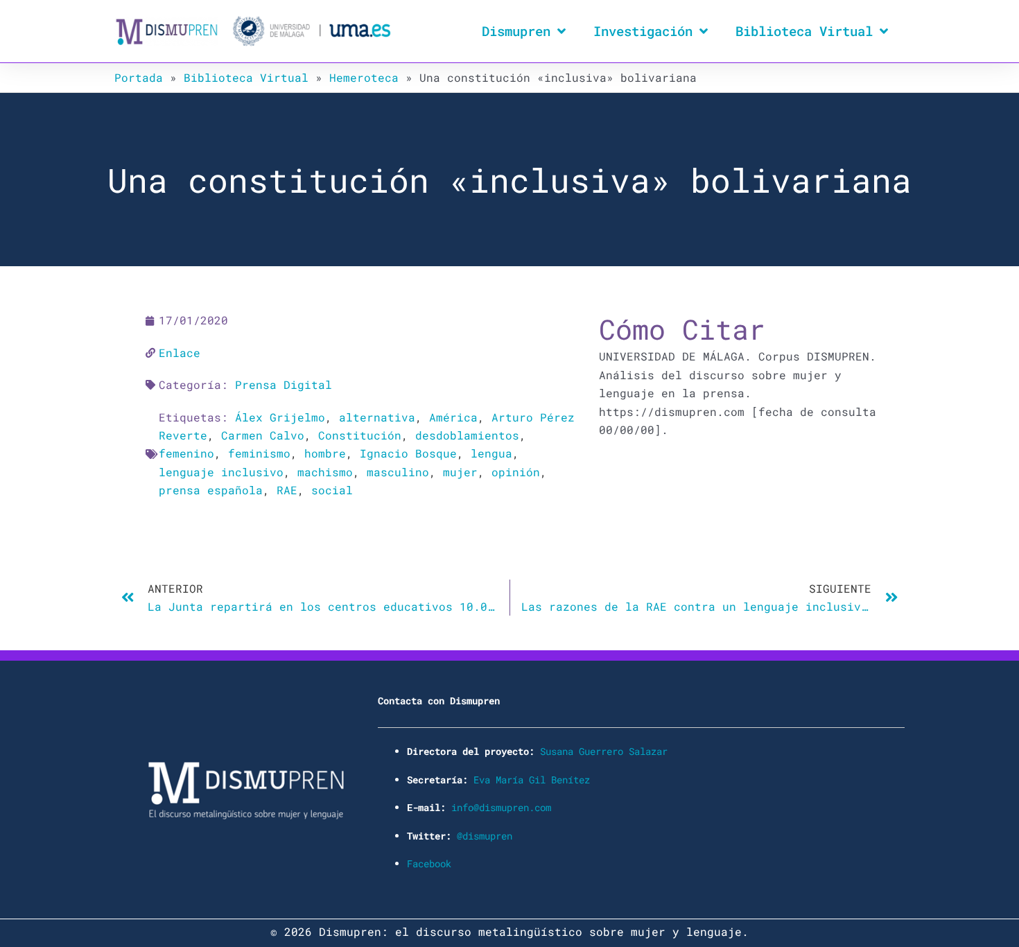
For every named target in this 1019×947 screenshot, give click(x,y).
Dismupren (516, 31)
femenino (186, 453)
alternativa (377, 417)
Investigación (643, 31)
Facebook (429, 863)
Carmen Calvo (262, 435)
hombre (325, 453)
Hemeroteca (364, 77)
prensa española (211, 490)
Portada (138, 77)
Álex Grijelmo (280, 417)
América (453, 417)
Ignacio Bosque (408, 453)
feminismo (259, 453)
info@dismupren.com (501, 807)
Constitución (359, 435)
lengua (491, 453)
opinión (515, 471)
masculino (398, 471)
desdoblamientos (467, 435)
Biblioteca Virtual (804, 31)
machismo (325, 471)
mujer (460, 471)
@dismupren (484, 835)
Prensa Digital (283, 384)
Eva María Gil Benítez (531, 779)
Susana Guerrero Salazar (604, 751)
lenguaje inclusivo (221, 471)
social (332, 490)
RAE (287, 490)
